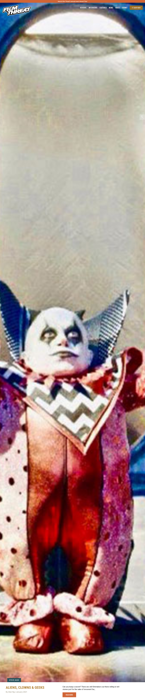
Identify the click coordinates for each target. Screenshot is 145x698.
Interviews (93, 8)
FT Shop (136, 7)
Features (103, 8)
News (111, 8)
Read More (69, 694)
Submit (124, 8)
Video (117, 8)
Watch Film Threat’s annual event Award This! (72, 1)
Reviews (83, 8)
